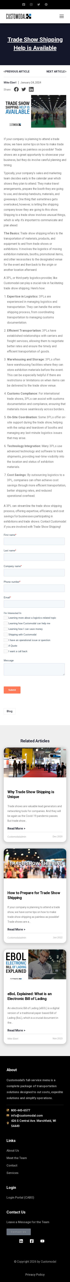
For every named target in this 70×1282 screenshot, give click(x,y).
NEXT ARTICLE (55, 71)
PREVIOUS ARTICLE (17, 71)
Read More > (16, 828)
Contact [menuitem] (12, 1165)
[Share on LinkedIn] (31, 89)
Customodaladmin (16, 836)
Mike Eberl (10, 82)
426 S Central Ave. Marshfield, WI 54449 (33, 1123)
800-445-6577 (20, 1110)
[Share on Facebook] (16, 89)
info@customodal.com (27, 1115)
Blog (10, 711)
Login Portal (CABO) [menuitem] (20, 1197)
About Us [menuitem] (13, 1150)
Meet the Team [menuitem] (17, 1158)
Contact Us (18, 1232)
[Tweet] (23, 89)
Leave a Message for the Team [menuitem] (28, 1222)
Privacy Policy (35, 1274)
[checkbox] (34, 635)
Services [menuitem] (12, 1173)
